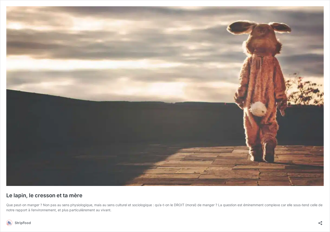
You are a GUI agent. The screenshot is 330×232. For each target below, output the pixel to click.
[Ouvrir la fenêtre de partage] (320, 221)
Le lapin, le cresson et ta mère (44, 195)
